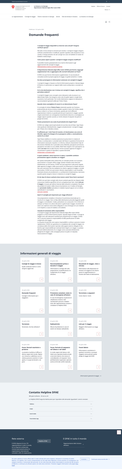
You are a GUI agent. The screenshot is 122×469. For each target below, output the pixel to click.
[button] (17, 16)
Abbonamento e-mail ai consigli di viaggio (49, 66)
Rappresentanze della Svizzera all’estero (72, 444)
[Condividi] (109, 21)
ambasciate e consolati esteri (46, 152)
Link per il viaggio (42, 192)
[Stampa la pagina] (106, 21)
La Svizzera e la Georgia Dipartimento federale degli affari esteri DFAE (47, 7)
